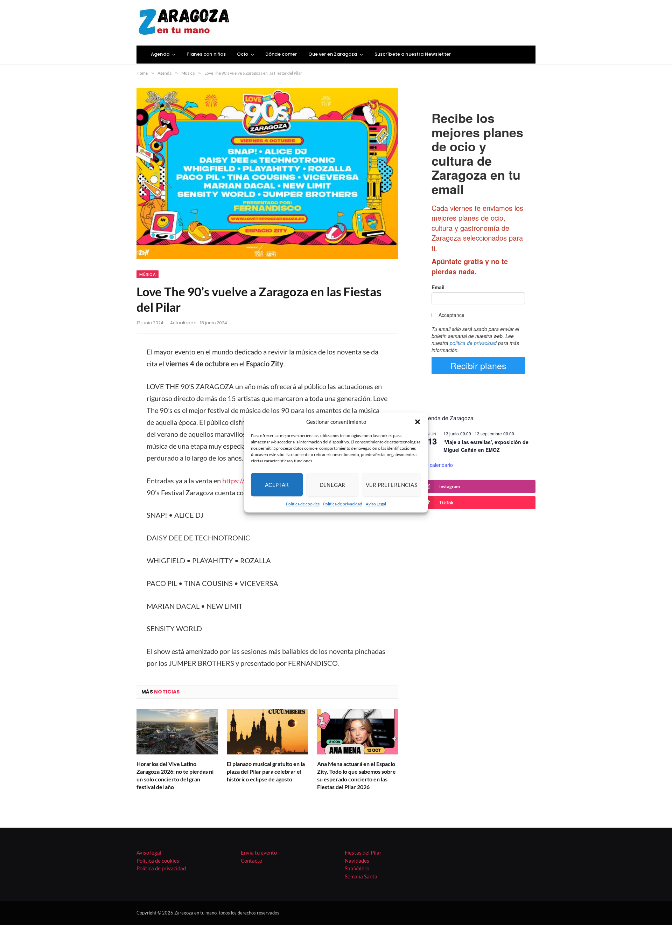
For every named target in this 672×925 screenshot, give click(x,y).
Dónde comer (281, 54)
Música (147, 274)
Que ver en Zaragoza (332, 54)
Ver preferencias (391, 485)
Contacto (251, 860)
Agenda (160, 54)
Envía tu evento (259, 852)
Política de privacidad (342, 503)
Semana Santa (361, 876)
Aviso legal (148, 852)
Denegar (332, 485)
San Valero (357, 868)
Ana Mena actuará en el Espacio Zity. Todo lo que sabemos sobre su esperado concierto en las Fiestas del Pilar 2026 (356, 775)
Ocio (242, 54)
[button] (417, 421)
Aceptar (277, 485)
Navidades (357, 860)
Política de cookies (303, 503)
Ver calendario (437, 464)
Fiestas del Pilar (363, 852)
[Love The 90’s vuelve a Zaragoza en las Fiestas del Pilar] (267, 173)
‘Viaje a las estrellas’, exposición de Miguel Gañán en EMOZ (485, 446)
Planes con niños (206, 54)
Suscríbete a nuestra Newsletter (412, 54)
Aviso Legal (376, 503)
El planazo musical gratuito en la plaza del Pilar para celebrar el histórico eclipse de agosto (266, 771)
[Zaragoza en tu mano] (184, 23)
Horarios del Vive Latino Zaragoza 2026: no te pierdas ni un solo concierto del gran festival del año (175, 775)
